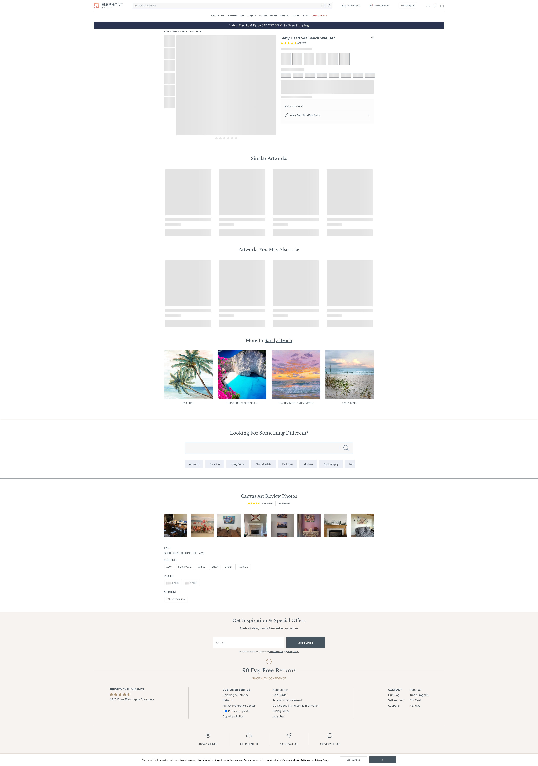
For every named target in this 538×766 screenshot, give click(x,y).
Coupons (393, 705)
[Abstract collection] (194, 464)
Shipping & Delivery (235, 695)
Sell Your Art (396, 700)
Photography (177, 599)
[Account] (428, 6)
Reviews (415, 705)
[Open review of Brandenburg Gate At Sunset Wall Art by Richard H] (282, 525)
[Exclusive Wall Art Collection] (287, 464)
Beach (184, 31)
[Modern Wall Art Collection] (308, 464)
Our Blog (394, 695)
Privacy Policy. (293, 652)
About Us (415, 689)
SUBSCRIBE (305, 642)
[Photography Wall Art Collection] (331, 464)
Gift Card (415, 700)
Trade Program (419, 695)
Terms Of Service (276, 652)
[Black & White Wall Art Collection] (263, 464)
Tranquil (243, 567)
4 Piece (175, 583)
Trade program (407, 5)
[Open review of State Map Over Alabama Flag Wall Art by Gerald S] (255, 525)
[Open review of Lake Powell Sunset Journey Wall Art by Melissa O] (309, 525)
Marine (201, 567)
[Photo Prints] (352, 464)
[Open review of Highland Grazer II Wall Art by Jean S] (362, 525)
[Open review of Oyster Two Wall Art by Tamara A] (229, 525)
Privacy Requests (238, 711)
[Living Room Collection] (237, 464)
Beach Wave (184, 567)
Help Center (280, 689)
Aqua (169, 567)
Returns (228, 700)
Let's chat (278, 716)
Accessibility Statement (287, 700)
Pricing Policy (281, 711)
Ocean (215, 567)
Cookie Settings (301, 760)
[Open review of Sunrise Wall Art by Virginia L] (202, 525)
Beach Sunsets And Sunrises (296, 403)
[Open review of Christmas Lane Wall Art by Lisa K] (335, 525)
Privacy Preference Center (239, 705)
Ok (382, 760)
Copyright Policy (233, 716)
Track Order (280, 695)
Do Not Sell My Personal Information (296, 705)
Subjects (175, 31)
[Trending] (214, 464)
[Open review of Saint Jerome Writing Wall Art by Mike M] (175, 525)
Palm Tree (188, 403)
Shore (228, 567)
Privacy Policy (321, 760)
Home (166, 31)
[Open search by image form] (322, 5)
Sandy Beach (195, 31)
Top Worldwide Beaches (242, 403)
